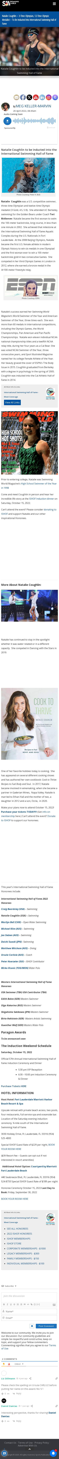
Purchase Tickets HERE (13, 1086)
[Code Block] (28, 1304)
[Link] (31, 1304)
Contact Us (10, 1442)
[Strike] (14, 1304)
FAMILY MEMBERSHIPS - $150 (23, 1258)
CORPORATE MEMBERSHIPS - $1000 (26, 1248)
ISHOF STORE (14, 1243)
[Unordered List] (21, 1304)
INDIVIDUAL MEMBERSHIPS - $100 (25, 1263)
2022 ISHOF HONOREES (19, 1233)
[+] (38, 1304)
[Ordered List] (17, 1304)
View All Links (12, 402)
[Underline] (10, 1304)
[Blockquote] (24, 1304)
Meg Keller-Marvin (33, 106)
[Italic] (7, 1304)
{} (35, 1304)
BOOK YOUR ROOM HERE (14, 1198)
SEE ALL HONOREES (17, 1228)
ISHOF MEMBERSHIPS (18, 1238)
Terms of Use (25, 1442)
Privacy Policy (42, 1442)
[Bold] (4, 1304)
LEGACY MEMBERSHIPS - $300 (23, 1253)
